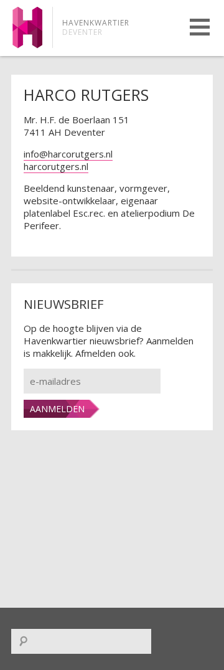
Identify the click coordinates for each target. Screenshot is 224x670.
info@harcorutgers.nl (68, 154)
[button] (200, 27)
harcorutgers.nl (56, 166)
